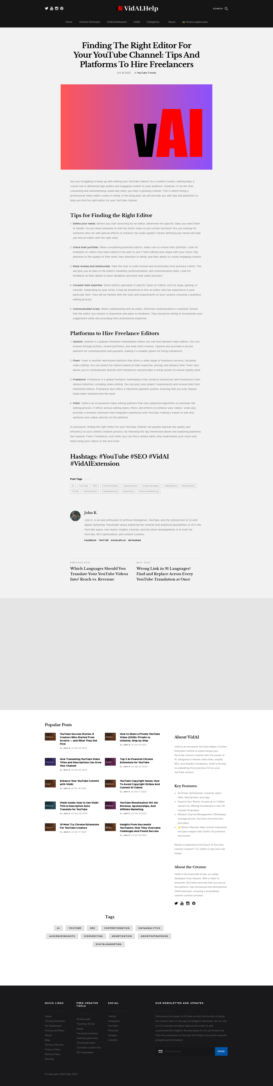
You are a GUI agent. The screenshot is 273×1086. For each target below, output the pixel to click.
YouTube (83, 485)
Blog (47, 1040)
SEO (95, 485)
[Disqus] (136, 652)
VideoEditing (170, 485)
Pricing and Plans (54, 1030)
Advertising (128, 491)
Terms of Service (54, 1044)
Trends (75, 491)
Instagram (134, 540)
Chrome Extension (89, 21)
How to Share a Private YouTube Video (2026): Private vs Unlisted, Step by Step (140, 737)
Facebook (90, 540)
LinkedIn (113, 1040)
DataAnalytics (130, 485)
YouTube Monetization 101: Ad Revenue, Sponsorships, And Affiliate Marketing (139, 806)
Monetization (188, 485)
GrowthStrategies (154, 936)
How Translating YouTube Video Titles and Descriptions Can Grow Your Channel (81, 762)
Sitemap (49, 1059)
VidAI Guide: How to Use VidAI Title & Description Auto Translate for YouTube (79, 806)
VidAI (136, 21)
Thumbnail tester (86, 1042)
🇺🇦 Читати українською (195, 21)
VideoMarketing (110, 491)
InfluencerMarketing (149, 491)
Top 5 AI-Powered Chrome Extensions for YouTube (136, 760)
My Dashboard (53, 1025)
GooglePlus (118, 540)
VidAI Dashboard (117, 21)
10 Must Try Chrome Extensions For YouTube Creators (79, 826)
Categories (153, 21)
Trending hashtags (87, 1033)
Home (69, 21)
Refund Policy (52, 1054)
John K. (90, 513)
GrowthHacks (90, 491)
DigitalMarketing (109, 944)
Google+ (113, 1035)
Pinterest (113, 1030)
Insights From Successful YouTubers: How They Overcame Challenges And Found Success (140, 828)
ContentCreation (110, 485)
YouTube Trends (146, 72)
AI (73, 485)
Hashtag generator (87, 1038)
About (171, 21)
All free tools (83, 1019)
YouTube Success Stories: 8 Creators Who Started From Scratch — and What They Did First (78, 739)
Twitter (104, 540)
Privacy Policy (52, 1049)
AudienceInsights (150, 485)
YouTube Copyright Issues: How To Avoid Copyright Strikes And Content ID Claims (140, 784)
